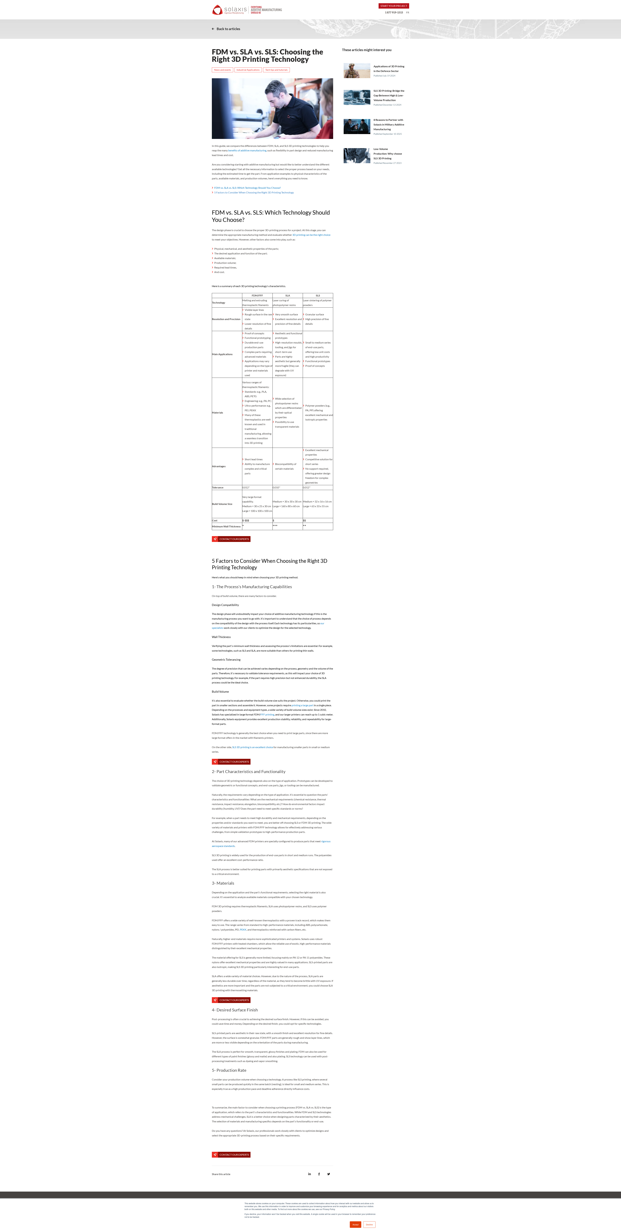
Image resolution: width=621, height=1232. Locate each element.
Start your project (394, 5)
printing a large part (302, 705)
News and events (222, 69)
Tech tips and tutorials (276, 69)
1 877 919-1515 (394, 12)
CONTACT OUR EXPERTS (234, 538)
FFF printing (267, 714)
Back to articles (228, 29)
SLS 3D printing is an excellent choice (252, 747)
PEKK (243, 929)
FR (407, 12)
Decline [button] (369, 1224)
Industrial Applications (248, 69)
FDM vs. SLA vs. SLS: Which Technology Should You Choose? (247, 187)
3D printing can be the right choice (311, 234)
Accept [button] (356, 1224)
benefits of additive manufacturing (247, 150)
